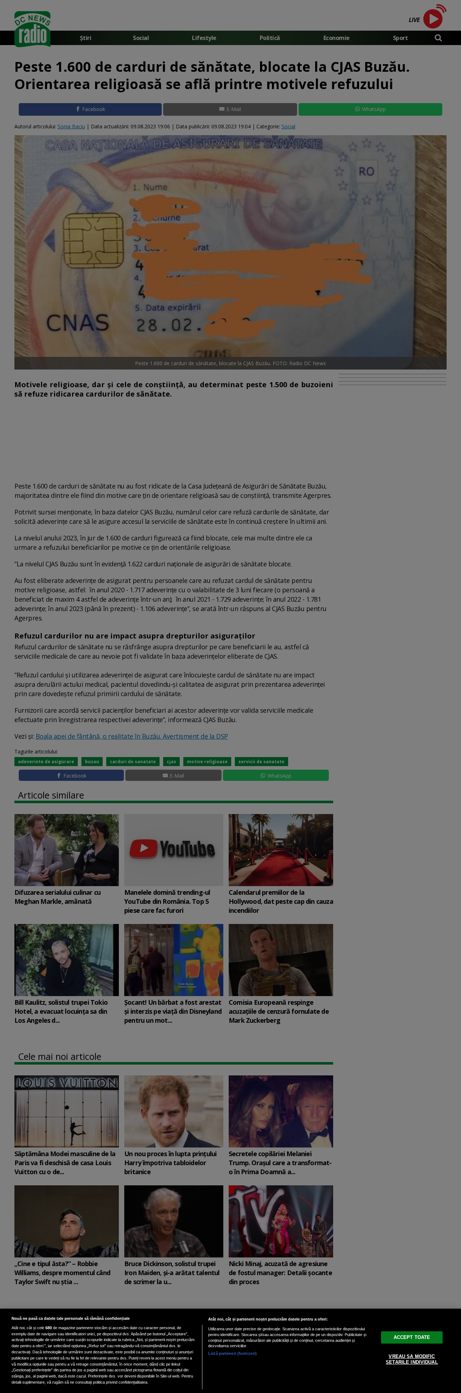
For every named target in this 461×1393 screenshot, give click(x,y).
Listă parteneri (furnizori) (232, 1353)
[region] (230, 1351)
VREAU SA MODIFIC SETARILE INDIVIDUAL (412, 1359)
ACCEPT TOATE (412, 1337)
